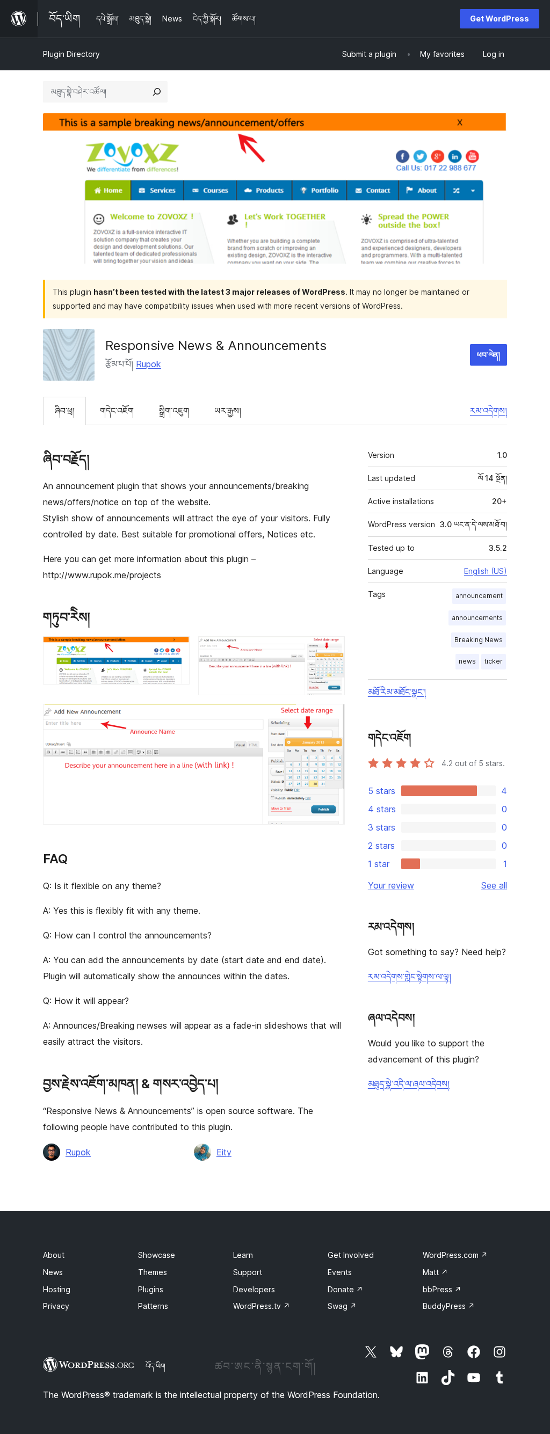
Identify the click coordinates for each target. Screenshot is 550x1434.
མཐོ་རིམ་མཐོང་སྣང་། (397, 692)
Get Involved (351, 1255)
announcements (477, 618)
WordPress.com (455, 1255)
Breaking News (478, 640)
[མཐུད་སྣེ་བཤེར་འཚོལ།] (157, 92)
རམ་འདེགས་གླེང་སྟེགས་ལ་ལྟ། (409, 976)
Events (340, 1272)
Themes (152, 1272)
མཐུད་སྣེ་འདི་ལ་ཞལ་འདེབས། (409, 1084)
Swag (342, 1306)
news (467, 661)
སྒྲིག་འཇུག (174, 410)
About (53, 1255)
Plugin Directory (71, 54)
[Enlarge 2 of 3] (330, 650)
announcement (479, 596)
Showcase (156, 1255)
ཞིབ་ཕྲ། (64, 410)
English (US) (485, 571)
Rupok (148, 364)
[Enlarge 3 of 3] (330, 718)
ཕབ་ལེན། (488, 354)
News (53, 1272)
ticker (493, 661)
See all (494, 885)
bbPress (442, 1289)
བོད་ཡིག (155, 1366)
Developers (254, 1289)
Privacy (56, 1306)
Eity (223, 1152)
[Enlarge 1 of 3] (175, 650)
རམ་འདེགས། (488, 410)
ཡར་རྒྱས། (227, 410)
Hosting (56, 1289)
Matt (435, 1272)
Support (247, 1272)
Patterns (153, 1306)
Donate (345, 1289)
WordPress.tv (261, 1306)
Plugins (150, 1289)
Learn (243, 1255)
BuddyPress (449, 1306)
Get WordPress (499, 18)
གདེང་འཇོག (117, 410)
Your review (391, 885)
